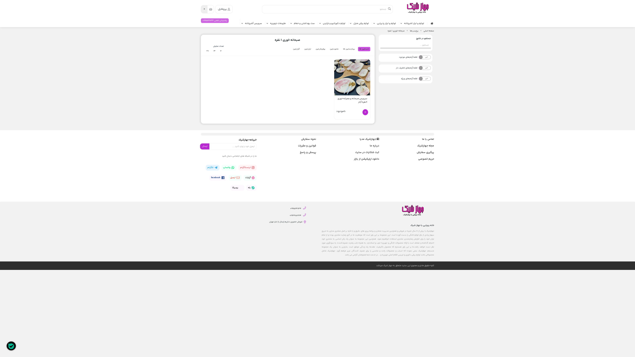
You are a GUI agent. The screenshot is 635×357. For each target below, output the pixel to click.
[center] (389, 9)
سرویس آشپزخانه (253, 23)
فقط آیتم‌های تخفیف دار (406, 68)
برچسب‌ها (414, 31)
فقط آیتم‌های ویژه (409, 78)
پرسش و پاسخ (308, 152)
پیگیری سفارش (425, 152)
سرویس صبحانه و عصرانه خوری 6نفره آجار (352, 100)
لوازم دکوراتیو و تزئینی (334, 23)
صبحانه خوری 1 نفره (396, 31)
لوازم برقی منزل (361, 23)
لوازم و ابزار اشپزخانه (414, 23)
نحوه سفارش (308, 139)
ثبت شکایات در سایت (367, 152)
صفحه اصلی (428, 31)
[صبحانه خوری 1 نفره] (417, 7)
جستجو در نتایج (423, 38)
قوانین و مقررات (307, 146)
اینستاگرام (245, 167)
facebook (216, 177)
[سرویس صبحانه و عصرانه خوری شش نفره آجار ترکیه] (352, 77)
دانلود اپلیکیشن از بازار (366, 159)
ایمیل (233, 177)
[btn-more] (365, 112)
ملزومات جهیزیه (278, 23)
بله (249, 188)
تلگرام (210, 167)
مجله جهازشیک (425, 146)
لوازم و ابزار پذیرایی (386, 23)
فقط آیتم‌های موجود (408, 57)
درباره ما (374, 146)
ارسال (204, 146)
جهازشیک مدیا (368, 139)
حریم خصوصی (426, 159)
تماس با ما (428, 139)
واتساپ (227, 167)
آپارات (248, 177)
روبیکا (235, 188)
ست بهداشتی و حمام (304, 23)
